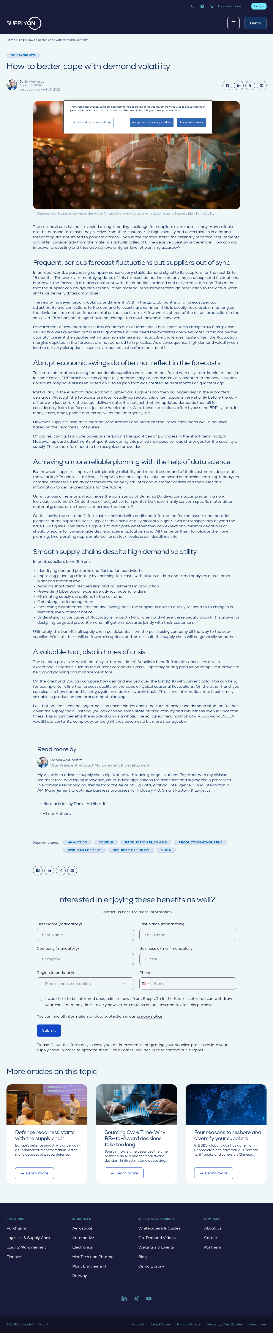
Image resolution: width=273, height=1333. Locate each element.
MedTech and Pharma (93, 1257)
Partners (212, 1247)
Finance (13, 1257)
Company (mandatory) (58, 948)
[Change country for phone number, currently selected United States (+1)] (144, 983)
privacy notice (150, 1016)
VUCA (166, 850)
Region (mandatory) (55, 973)
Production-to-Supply (200, 842)
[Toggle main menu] (233, 23)
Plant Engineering (89, 1266)
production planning (146, 842)
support (196, 1050)
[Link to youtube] (148, 1300)
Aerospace (82, 1228)
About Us (212, 1228)
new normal (175, 716)
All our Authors (54, 813)
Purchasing (16, 1228)
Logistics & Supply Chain (29, 1238)
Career (211, 1238)
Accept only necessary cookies (151, 122)
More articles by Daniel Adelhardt (71, 804)
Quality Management (26, 1247)
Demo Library (151, 1266)
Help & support (230, 6)
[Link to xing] (136, 1300)
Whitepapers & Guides (159, 1228)
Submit (49, 1030)
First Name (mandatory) (59, 924)
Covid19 (106, 842)
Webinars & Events (156, 1247)
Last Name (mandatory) (161, 924)
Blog (142, 1257)
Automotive (83, 1238)
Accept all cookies (191, 122)
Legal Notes (160, 1324)
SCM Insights (23, 55)
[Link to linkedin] (124, 1300)
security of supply (131, 850)
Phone (145, 973)
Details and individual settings (92, 122)
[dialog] (138, 117)
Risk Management (84, 850)
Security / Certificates (225, 1324)
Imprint (138, 1324)
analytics (77, 842)
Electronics (82, 1247)
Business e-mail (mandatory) (166, 948)
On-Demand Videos (157, 1238)
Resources (258, 1324)
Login (259, 6)
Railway (79, 1276)
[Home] (24, 23)
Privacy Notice (188, 1324)
